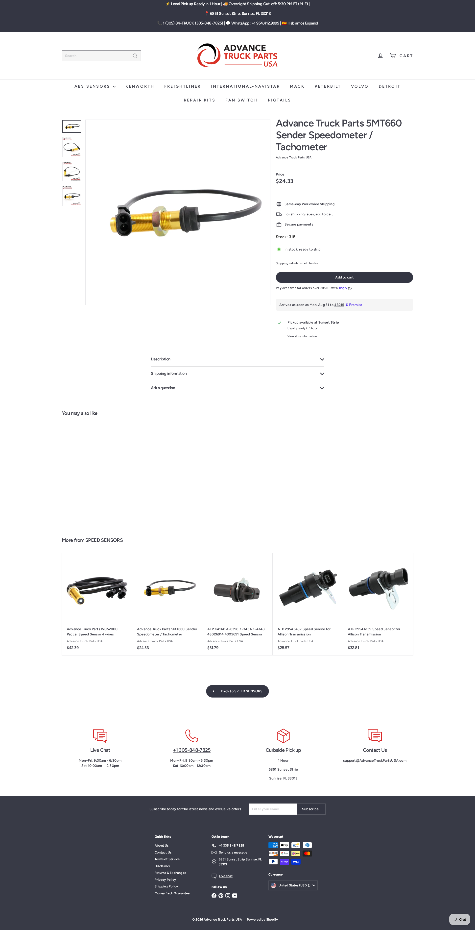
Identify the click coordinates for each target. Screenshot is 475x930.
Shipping (282, 263)
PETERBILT (328, 86)
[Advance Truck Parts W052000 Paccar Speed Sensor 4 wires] (97, 604)
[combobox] (101, 55)
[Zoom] (178, 212)
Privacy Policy (165, 879)
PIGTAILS (279, 100)
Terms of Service (167, 859)
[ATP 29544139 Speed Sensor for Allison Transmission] (378, 604)
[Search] (135, 55)
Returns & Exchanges (170, 873)
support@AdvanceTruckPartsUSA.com (374, 760)
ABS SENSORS (93, 86)
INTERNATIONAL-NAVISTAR (245, 86)
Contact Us (163, 852)
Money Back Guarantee (172, 893)
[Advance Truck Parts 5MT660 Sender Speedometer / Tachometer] (91, 474)
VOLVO (360, 86)
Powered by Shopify (262, 919)
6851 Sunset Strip (283, 769)
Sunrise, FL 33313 (283, 778)
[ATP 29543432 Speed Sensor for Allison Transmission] (308, 604)
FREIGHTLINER (182, 86)
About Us (162, 845)
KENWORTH (139, 86)
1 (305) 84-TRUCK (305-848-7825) (193, 23)
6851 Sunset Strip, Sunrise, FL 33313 (240, 13)
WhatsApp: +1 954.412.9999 (255, 23)
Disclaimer (162, 866)
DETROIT (390, 86)
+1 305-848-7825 (192, 750)
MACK (297, 86)
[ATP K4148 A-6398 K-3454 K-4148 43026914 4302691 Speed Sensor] (237, 604)
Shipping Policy (166, 886)
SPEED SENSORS (104, 540)
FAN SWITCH (241, 100)
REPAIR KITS (199, 100)
